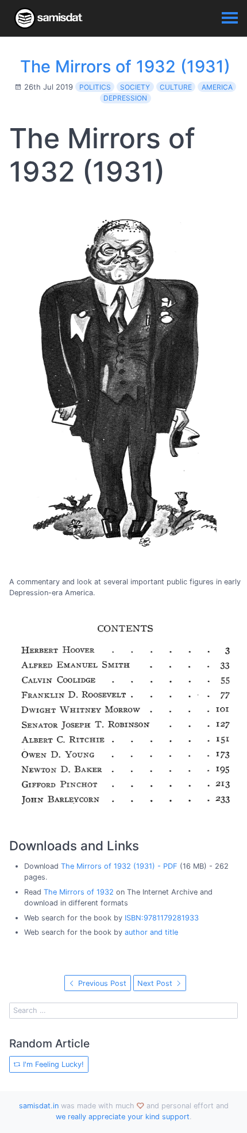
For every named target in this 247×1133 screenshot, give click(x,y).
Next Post (156, 983)
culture (176, 87)
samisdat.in (39, 1105)
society (135, 87)
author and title (151, 932)
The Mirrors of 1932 (79, 892)
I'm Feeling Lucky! (52, 1064)
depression (125, 98)
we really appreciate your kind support (123, 1116)
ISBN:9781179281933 (162, 918)
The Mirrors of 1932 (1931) (125, 66)
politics (95, 87)
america (217, 87)
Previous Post (101, 983)
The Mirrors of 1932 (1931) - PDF (119, 866)
